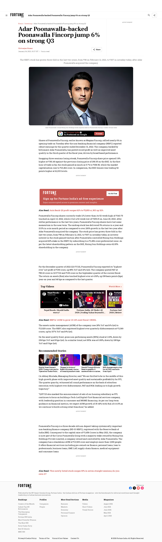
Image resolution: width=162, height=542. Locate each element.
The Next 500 (23, 523)
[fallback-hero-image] (49, 359)
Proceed (99, 134)
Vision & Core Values (60, 538)
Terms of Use (44, 538)
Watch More (114, 286)
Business (64, 504)
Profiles (43, 499)
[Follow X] (134, 488)
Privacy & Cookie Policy (27, 538)
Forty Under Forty (25, 526)
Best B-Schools (24, 529)
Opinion (64, 516)
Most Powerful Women (27, 520)
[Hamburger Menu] (6, 15)
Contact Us (75, 538)
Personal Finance (68, 513)
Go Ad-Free (112, 194)
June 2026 (107, 510)
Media (85, 499)
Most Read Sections (70, 499)
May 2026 (107, 513)
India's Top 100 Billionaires (23, 508)
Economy (64, 510)
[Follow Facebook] (130, 488)
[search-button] (149, 15)
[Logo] (17, 15)
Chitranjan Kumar (25, 48)
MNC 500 (21, 532)
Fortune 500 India (25, 517)
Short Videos (87, 507)
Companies (44, 504)
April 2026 (108, 516)
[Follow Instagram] (142, 488)
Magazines (109, 499)
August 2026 (108, 504)
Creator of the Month (26, 504)
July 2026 (107, 507)
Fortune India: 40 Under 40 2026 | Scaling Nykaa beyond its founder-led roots (90, 312)
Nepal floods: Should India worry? (56, 311)
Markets (64, 507)
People (42, 507)
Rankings (22, 499)
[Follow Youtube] (138, 488)
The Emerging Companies (24, 513)
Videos (85, 504)
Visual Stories (87, 510)
